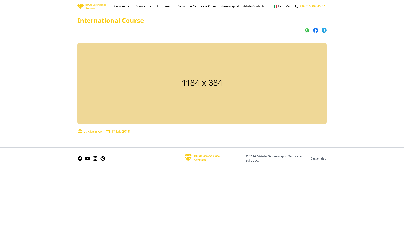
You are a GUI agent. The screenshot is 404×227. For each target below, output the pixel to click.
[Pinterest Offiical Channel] (102, 158)
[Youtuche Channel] (87, 158)
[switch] (287, 6)
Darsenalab (318, 158)
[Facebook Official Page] (79, 158)
